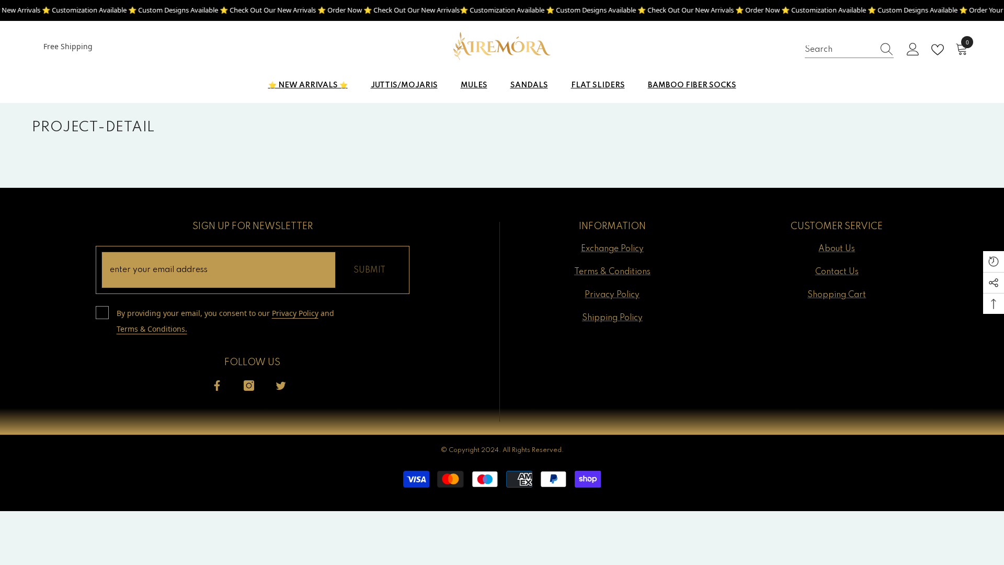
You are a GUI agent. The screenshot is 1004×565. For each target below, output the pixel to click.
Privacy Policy (295, 313)
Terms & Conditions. (152, 329)
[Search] (849, 49)
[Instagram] (249, 386)
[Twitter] (281, 386)
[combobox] (839, 49)
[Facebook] (217, 386)
